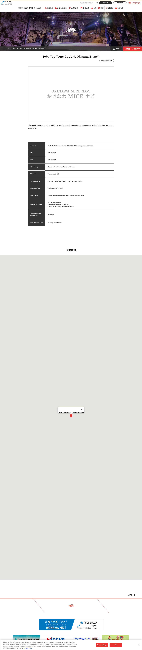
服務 (102, 8)
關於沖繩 (50, 8)
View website (52, 174)
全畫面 (127, 49)
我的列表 (120, 2)
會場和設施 (74, 8)
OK (115, 645)
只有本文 (137, 49)
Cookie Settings (102, 645)
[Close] (82, 409)
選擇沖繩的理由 (62, 8)
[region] (71, 645)
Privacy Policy (28, 648)
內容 (95, 8)
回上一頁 (132, 595)
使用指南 (105, 2)
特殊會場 (86, 8)
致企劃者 (110, 8)
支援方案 (120, 8)
